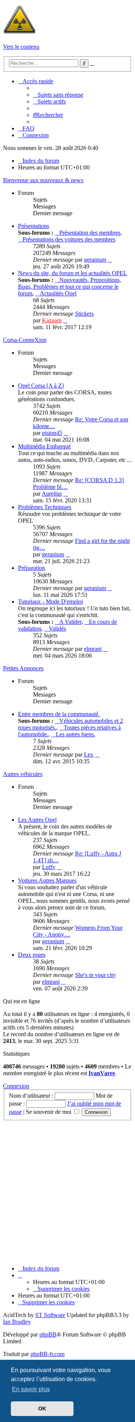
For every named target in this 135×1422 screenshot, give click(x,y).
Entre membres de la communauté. (59, 714)
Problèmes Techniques (44, 507)
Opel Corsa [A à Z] (41, 385)
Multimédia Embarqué (44, 446)
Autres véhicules (22, 774)
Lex (88, 754)
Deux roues (31, 954)
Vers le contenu (21, 46)
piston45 (52, 433)
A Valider (70, 622)
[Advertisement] (67, 1191)
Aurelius (52, 493)
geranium (95, 259)
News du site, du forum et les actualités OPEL (72, 273)
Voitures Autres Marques (47, 880)
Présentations (33, 226)
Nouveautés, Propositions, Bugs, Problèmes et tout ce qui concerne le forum (69, 287)
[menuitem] (58, 94)
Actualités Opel (58, 293)
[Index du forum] (19, 34)
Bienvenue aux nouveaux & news (43, 180)
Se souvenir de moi (49, 1112)
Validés (57, 628)
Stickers (84, 313)
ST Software (50, 1315)
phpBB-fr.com (47, 1354)
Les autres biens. (75, 734)
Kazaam (52, 320)
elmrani (93, 649)
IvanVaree (101, 1073)
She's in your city (95, 975)
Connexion (16, 1086)
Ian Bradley (17, 1322)
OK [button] (42, 1409)
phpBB (48, 1334)
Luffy (49, 867)
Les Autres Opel (37, 820)
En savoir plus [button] (31, 1389)
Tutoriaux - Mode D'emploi (50, 601)
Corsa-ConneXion (24, 340)
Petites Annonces (23, 668)
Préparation (31, 568)
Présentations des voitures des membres (69, 239)
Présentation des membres (89, 232)
